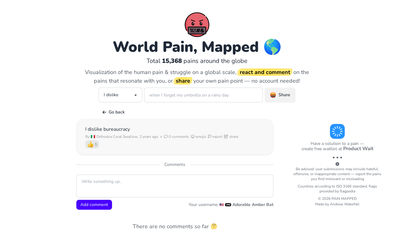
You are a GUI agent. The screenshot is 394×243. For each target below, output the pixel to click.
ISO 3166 (344, 186)
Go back (117, 112)
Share (284, 95)
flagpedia (347, 191)
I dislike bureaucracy (107, 129)
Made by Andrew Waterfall (337, 204)
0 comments (178, 136)
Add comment (94, 205)
